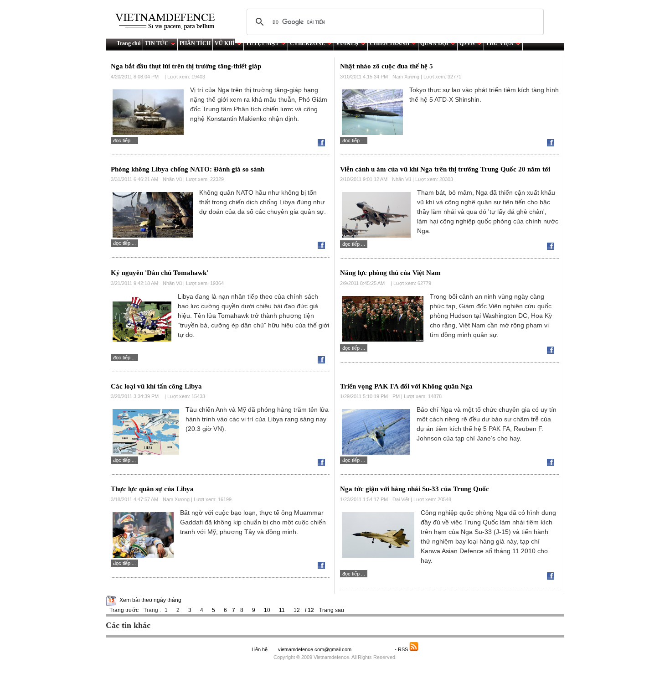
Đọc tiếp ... (124, 140)
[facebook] (324, 144)
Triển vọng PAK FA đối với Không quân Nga (406, 386)
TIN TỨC (157, 43)
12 (297, 610)
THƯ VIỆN (500, 43)
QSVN (467, 43)
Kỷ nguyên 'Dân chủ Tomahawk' (159, 272)
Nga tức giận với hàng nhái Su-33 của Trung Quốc (414, 489)
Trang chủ (129, 43)
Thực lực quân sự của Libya (152, 489)
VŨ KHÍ (225, 43)
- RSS (402, 649)
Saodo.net (374, 649)
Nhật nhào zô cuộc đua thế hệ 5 (386, 66)
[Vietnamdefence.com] (169, 21)
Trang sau (331, 610)
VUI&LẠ (347, 43)
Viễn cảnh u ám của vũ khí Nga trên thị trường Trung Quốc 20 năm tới (445, 169)
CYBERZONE (307, 43)
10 (267, 610)
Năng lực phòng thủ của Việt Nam (390, 272)
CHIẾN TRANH (389, 43)
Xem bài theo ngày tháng (150, 600)
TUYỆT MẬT (262, 43)
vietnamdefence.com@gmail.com (315, 649)
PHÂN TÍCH (195, 43)
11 (282, 610)
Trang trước (124, 610)
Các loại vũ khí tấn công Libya (156, 386)
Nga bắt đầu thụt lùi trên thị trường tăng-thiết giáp (186, 66)
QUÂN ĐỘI (434, 43)
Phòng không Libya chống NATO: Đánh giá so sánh (187, 169)
